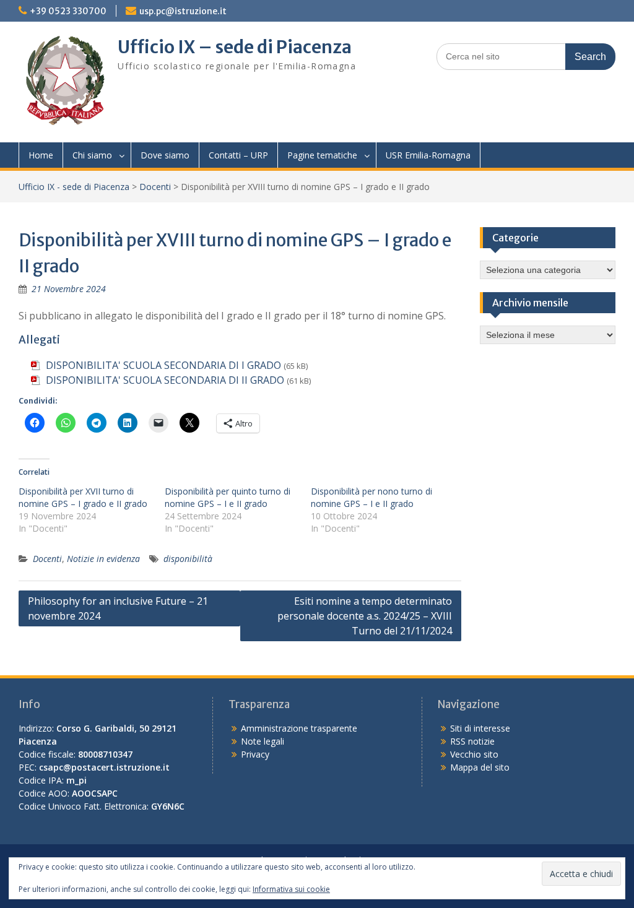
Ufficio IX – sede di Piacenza (235, 47)
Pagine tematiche (322, 155)
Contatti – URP (238, 155)
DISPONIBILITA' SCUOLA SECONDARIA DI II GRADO (165, 380)
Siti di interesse (480, 728)
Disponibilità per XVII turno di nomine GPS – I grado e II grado (83, 497)
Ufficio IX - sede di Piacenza (74, 186)
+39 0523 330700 (68, 11)
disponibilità (187, 558)
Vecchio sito (474, 754)
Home (40, 155)
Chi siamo (92, 155)
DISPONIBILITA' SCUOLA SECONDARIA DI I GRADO (163, 365)
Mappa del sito (480, 767)
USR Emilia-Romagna (428, 155)
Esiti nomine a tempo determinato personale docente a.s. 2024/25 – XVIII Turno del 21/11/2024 (364, 616)
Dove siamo (165, 155)
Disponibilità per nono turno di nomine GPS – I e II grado (371, 497)
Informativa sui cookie (291, 889)
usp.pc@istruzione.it (183, 11)
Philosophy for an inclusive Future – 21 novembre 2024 (118, 608)
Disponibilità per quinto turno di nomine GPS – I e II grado (227, 497)
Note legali (262, 741)
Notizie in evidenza (103, 558)
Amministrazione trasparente (299, 728)
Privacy (255, 754)
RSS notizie (472, 741)
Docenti (155, 186)
